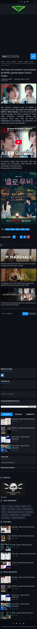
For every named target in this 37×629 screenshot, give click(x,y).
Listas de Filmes (27, 509)
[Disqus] (18, 340)
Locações (4, 515)
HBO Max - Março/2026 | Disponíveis (23, 536)
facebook (32, 313)
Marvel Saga (5, 518)
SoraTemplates (11, 626)
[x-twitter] (21, 2)
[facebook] (18, 2)
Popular (18, 414)
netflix (26, 62)
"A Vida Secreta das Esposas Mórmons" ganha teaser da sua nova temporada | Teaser (18, 304)
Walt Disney (29, 512)
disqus (25, 313)
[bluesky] (28, 2)
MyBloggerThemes (31, 626)
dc (29, 506)
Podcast (10, 506)
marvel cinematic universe (15, 512)
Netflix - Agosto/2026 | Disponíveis (22, 613)
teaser (31, 62)
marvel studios (26, 515)
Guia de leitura (14, 515)
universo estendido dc (18, 518)
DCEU (3, 512)
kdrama (20, 62)
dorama (14, 62)
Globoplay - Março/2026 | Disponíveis (23, 527)
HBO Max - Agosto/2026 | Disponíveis (23, 428)
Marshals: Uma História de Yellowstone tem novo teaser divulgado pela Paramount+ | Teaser (18, 264)
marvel (24, 506)
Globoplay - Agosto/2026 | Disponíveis (23, 419)
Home (2, 62)
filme (3, 506)
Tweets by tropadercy (8, 462)
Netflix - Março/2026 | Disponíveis (22, 545)
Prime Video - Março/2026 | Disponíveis (24, 554)
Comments (30, 414)
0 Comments (4, 81)
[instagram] (20, 623)
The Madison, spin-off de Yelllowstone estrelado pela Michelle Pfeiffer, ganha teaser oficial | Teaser (17, 284)
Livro (18, 509)
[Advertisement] (18, 33)
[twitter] (16, 623)
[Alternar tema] (33, 2)
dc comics (12, 509)
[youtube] (24, 2)
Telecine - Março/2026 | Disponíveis (23, 562)
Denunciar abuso (8, 467)
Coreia (8, 62)
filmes (4, 509)
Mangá (17, 506)
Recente (6, 414)
